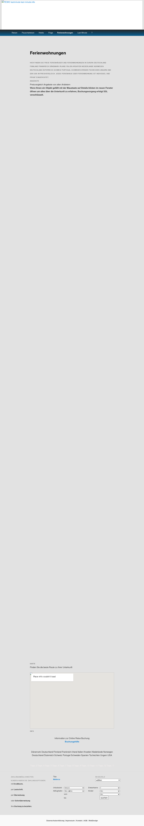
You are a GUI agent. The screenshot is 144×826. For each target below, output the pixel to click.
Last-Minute (82, 32)
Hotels (41, 32)
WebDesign (93, 820)
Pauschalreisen (28, 32)
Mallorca (56, 779)
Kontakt (79, 820)
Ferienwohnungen (65, 32)
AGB (85, 820)
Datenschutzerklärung (55, 820)
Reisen (14, 32)
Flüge (50, 32)
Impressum (70, 820)
